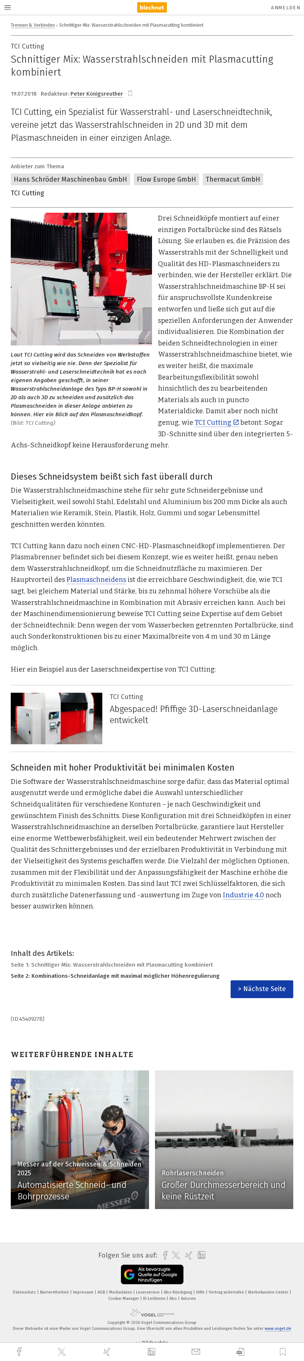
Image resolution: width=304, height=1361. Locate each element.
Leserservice (148, 1292)
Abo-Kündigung (178, 1292)
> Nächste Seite (262, 989)
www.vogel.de (278, 1328)
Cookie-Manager (124, 1298)
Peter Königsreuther (96, 93)
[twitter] (63, 1352)
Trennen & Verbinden (33, 25)
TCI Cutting (27, 193)
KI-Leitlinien (154, 1298)
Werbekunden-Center (269, 1292)
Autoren (188, 1298)
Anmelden (285, 7)
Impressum (84, 1292)
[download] (240, 1352)
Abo (173, 1298)
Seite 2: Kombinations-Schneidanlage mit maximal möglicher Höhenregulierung (115, 976)
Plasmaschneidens (96, 580)
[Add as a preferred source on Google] (152, 1274)
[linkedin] (152, 1352)
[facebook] (20, 1352)
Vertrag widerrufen (227, 1292)
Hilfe (201, 1292)
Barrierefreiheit (55, 1292)
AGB (102, 1292)
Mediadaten (121, 1292)
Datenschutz (25, 1292)
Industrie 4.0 (243, 895)
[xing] (108, 1352)
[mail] (197, 1352)
